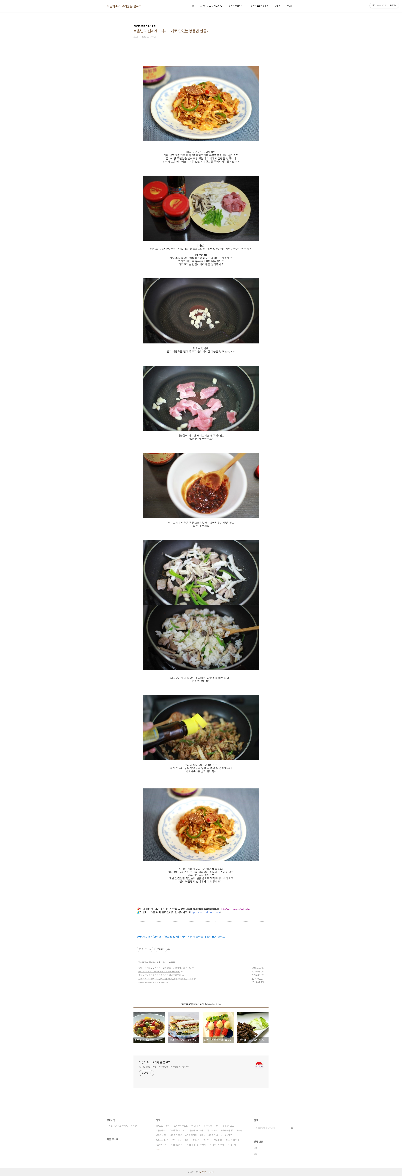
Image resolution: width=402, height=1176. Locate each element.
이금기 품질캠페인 (236, 6)
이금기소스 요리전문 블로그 (124, 6)
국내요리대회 (228, 1130)
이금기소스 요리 (153, 962)
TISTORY (202, 1172)
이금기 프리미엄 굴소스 (177, 1126)
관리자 (211, 1172)
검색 (292, 1128)
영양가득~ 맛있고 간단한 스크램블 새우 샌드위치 (159, 971)
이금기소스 (161, 1130)
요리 (188, 1140)
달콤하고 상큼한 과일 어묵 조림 (151, 982)
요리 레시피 (192, 1135)
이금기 (241, 1130)
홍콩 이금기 (162, 1135)
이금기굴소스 (176, 1144)
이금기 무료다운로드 (259, 6)
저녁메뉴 (177, 1140)
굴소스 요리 (213, 1130)
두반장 (207, 1140)
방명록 (289, 6)
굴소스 (160, 1126)
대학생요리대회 (177, 1130)
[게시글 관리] (150, 949)
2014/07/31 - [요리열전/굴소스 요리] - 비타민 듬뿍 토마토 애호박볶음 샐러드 (181, 936)
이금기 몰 (196, 1126)
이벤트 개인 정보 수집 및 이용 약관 (122, 1126)
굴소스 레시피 (163, 1140)
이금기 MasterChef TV (211, 6)
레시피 (197, 1140)
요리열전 (142, 962)
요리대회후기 (233, 1140)
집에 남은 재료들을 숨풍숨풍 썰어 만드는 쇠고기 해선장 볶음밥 (164, 968)
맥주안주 (209, 1126)
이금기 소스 (229, 1126)
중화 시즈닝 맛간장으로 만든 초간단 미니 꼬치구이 (159, 975)
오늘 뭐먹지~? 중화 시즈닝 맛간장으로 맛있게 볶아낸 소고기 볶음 (165, 979)
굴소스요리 (161, 1144)
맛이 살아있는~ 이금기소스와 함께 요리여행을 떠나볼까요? (164, 1066)
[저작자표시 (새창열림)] (168, 949)
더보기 (158, 1150)
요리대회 (219, 1140)
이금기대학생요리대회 (196, 1144)
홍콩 (203, 1135)
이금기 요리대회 (196, 1130)
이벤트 (277, 6)
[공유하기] (146, 949)
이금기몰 (232, 1144)
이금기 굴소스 (216, 1135)
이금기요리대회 (217, 1144)
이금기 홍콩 (177, 1135)
